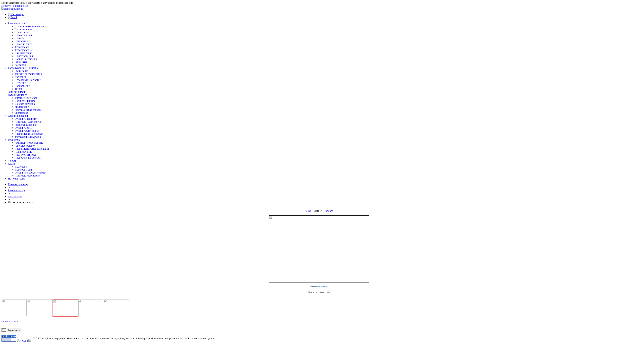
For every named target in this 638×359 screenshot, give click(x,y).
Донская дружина (25, 103)
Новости (19, 38)
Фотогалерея (22, 47)
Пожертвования (24, 56)
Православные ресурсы (28, 157)
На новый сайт (16, 178)
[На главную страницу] (12, 8)
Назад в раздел (9, 321)
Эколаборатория (24, 169)
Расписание (21, 70)
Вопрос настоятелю (26, 59)
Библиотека (21, 112)
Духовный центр (17, 94)
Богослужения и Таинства (23, 67)
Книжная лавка (23, 53)
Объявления (21, 41)
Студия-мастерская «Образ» (30, 172)
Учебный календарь (26, 97)
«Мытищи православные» (29, 142)
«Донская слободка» (26, 124)
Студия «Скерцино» (26, 118)
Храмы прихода (24, 29)
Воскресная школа (25, 100)
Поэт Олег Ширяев (25, 154)
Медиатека (14, 139)
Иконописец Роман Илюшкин (32, 148)
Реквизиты (21, 61)
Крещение (20, 76)
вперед (329, 210)
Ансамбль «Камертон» (27, 175)
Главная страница (18, 184)
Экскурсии (21, 166)
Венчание (20, 82)
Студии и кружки (18, 115)
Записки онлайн (17, 91)
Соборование (22, 85)
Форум (12, 160)
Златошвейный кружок (28, 136)
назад (308, 210)
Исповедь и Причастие (28, 79)
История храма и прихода (29, 26)
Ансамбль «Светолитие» (29, 121)
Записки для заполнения (28, 73)
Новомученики (23, 35)
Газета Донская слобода (28, 109)
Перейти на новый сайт (14, 5)
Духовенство (22, 32)
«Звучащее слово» (25, 145)
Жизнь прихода (16, 23)
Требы (18, 88)
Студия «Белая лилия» (27, 130)
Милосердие (22, 106)
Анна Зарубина (23, 151)
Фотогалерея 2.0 (24, 50)
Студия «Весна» (24, 127)
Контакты (20, 64)
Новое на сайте (23, 44)
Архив (11, 163)
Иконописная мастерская (29, 133)
